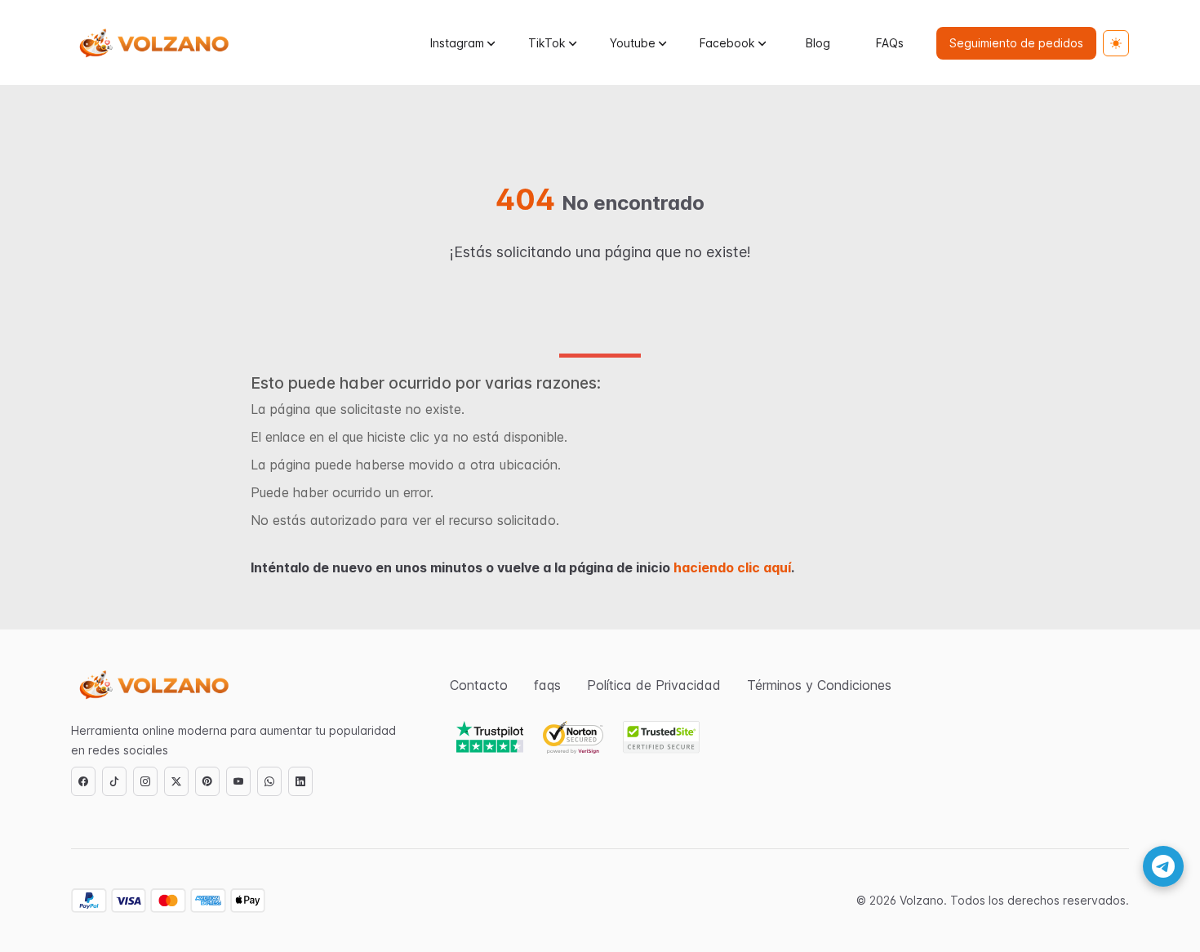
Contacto (479, 685)
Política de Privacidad (654, 685)
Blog (818, 43)
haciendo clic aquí (732, 567)
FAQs (890, 43)
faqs (547, 685)
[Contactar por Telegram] (1163, 866)
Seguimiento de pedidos (1016, 43)
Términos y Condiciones (819, 685)
